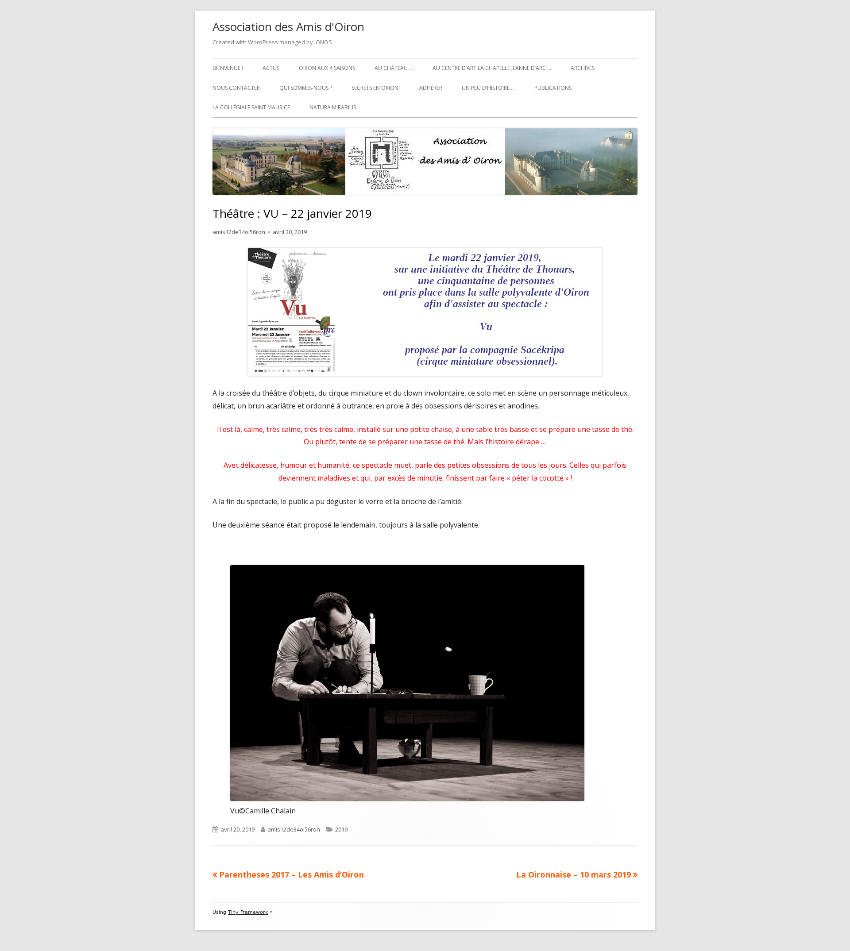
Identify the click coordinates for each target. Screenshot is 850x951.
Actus (271, 68)
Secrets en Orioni (376, 88)
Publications (553, 88)
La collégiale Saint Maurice (251, 107)
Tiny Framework (248, 912)
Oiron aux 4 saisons (327, 68)
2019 (341, 829)
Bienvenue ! (227, 68)
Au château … (394, 68)
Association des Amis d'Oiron (288, 27)
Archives (583, 68)
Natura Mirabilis (332, 107)
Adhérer (430, 88)
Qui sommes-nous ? (305, 88)
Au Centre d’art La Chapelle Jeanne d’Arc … (492, 68)
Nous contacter (236, 88)
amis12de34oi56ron (238, 232)
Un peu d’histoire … (488, 88)
